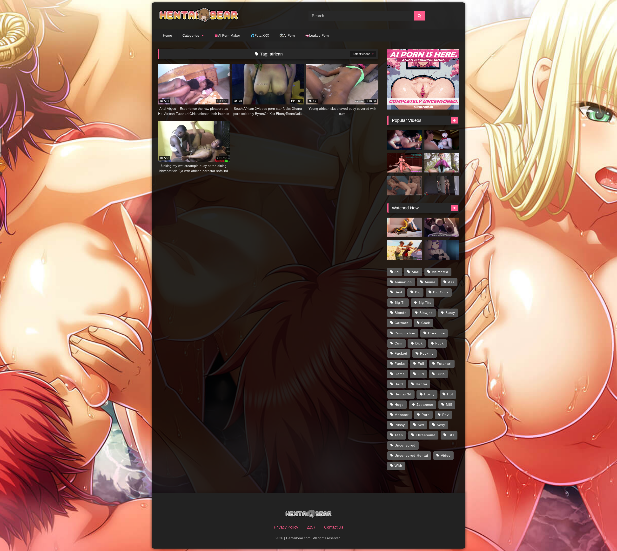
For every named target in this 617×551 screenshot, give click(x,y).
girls (440, 374)
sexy (441, 425)
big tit (400, 302)
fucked (401, 353)
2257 (311, 527)
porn (426, 415)
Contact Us (333, 527)
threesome (426, 435)
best (398, 292)
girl (421, 374)
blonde (401, 313)
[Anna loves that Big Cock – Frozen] (441, 162)
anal (415, 272)
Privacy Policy (286, 527)
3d (397, 272)
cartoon (402, 323)
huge (399, 404)
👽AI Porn (287, 35)
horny (429, 394)
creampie (436, 333)
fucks (400, 363)
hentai (421, 384)
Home (167, 35)
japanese (424, 404)
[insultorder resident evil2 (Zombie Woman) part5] (441, 140)
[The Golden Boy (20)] (441, 185)
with (398, 466)
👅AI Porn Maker (227, 35)
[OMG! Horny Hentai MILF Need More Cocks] (441, 227)
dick (419, 343)
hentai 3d (403, 394)
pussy (400, 425)
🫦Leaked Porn (317, 35)
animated (440, 272)
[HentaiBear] (199, 16)
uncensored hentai (411, 455)
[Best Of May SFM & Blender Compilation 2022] (404, 185)
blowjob (426, 313)
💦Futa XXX (259, 35)
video (446, 455)
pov (445, 415)
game (400, 374)
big (418, 292)
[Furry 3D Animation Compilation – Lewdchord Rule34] (404, 227)
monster (402, 415)
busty (450, 313)
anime (430, 282)
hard (399, 384)
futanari (444, 363)
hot (450, 394)
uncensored (405, 445)
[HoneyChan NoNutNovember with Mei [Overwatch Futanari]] (404, 162)
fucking (427, 353)
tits (451, 435)
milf (449, 404)
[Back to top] (602, 536)
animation (403, 282)
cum (398, 343)
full (421, 363)
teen (399, 435)
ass (451, 282)
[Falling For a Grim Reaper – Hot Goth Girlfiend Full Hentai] (441, 250)
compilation (405, 333)
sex (421, 425)
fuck (439, 343)
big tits (424, 302)
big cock (441, 292)
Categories (190, 35)
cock (425, 323)
